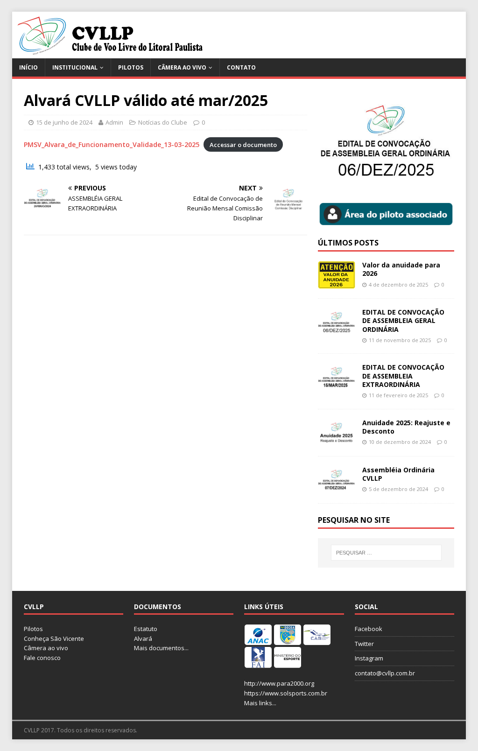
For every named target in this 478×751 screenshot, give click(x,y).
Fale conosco (42, 657)
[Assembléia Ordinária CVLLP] (336, 488)
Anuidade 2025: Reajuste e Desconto (406, 426)
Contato (241, 67)
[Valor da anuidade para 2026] (336, 283)
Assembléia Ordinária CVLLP (398, 474)
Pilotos (130, 67)
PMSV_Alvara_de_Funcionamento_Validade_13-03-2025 (111, 144)
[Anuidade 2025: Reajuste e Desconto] (336, 440)
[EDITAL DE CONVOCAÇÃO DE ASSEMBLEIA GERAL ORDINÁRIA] (336, 330)
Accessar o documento (243, 144)
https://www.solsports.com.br (285, 693)
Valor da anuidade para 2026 (401, 269)
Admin (114, 122)
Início (28, 67)
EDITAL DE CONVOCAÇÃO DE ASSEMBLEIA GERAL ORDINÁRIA (403, 320)
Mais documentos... (161, 648)
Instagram (369, 658)
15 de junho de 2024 (64, 122)
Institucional (75, 67)
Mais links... (260, 703)
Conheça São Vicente (54, 638)
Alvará (143, 638)
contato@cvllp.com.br (385, 673)
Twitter (364, 643)
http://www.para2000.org (279, 683)
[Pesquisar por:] (386, 553)
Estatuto (145, 629)
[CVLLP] (110, 53)
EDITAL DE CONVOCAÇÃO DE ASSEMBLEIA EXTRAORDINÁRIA (403, 375)
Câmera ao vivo (182, 67)
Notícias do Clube (162, 122)
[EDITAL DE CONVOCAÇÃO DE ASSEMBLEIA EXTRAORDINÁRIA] (336, 385)
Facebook (368, 629)
